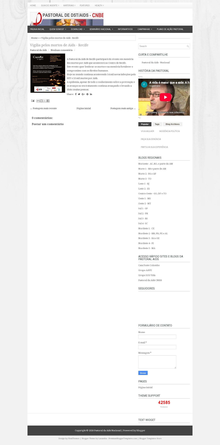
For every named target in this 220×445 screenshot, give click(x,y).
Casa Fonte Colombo (149, 265)
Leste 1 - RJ (143, 183)
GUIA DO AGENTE (50, 5)
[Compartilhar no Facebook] (48, 101)
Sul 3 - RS (143, 218)
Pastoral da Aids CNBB (150, 280)
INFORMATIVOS (125, 29)
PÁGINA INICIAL (37, 29)
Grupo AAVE (145, 270)
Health (99, 5)
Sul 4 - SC (143, 223)
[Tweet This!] (79, 94)
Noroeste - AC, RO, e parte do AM (155, 163)
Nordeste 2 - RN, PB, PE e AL (153, 233)
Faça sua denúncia (151, 139)
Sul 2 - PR (143, 213)
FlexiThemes (73, 438)
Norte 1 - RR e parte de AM (152, 168)
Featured (85, 5)
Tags (157, 124)
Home (33, 5)
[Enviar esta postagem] (32, 100)
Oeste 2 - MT (144, 203)
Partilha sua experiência (154, 147)
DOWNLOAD (78, 29)
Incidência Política (169, 131)
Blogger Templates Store (150, 438)
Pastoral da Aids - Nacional (156, 62)
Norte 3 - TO (144, 178)
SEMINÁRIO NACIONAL (101, 29)
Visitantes (164, 407)
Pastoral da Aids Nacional (107, 430)
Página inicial (84, 108)
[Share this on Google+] (83, 94)
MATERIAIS (69, 5)
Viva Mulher (147, 131)
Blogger (140, 430)
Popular (145, 124)
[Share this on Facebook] (75, 94)
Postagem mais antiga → (123, 108)
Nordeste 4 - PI (146, 243)
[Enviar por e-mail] (38, 101)
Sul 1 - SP (143, 208)
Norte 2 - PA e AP (147, 173)
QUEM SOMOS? (58, 29)
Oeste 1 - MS (144, 198)
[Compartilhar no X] (44, 101)
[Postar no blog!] (41, 101)
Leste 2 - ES (144, 188)
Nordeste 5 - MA (146, 248)
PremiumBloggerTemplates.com (122, 438)
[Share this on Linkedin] (91, 94)
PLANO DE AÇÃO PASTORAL (170, 29)
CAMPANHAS (145, 29)
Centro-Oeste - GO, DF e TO (152, 193)
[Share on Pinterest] (87, 94)
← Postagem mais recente (43, 108)
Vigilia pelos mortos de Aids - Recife (59, 45)
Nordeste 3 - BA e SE (149, 238)
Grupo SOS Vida (146, 275)
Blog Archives (173, 124)
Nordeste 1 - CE (146, 228)
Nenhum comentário (62, 50)
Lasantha (102, 438)
